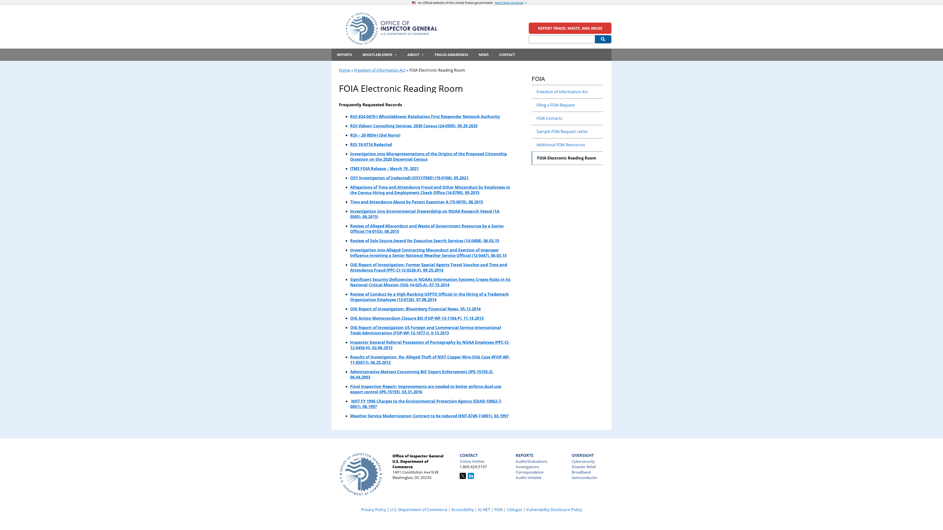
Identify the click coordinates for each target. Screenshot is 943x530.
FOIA (498, 509)
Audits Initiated (528, 477)
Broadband (581, 472)
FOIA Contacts (549, 118)
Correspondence (529, 472)
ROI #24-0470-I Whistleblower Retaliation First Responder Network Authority (425, 116)
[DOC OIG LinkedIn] (471, 477)
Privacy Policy (373, 509)
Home (344, 70)
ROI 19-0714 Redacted (371, 144)
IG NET (484, 509)
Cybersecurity (583, 461)
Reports (344, 54)
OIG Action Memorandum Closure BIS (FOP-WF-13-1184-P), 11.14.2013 (417, 318)
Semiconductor (584, 477)
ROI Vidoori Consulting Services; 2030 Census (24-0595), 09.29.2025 (414, 126)
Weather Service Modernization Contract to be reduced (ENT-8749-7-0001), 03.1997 (429, 416)
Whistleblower (377, 54)
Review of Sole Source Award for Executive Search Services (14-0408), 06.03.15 (424, 240)
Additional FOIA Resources (561, 144)
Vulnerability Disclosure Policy (554, 509)
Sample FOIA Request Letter (562, 131)
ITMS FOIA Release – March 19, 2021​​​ (384, 168)
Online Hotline (472, 461)
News (484, 54)
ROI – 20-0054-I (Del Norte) (375, 135)
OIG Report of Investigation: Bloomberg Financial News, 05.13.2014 (415, 309)
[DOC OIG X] (463, 477)
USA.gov (514, 509)
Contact (507, 54)
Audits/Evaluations (531, 461)
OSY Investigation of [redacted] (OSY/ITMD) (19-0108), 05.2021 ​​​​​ (409, 178)
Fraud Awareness (451, 54)
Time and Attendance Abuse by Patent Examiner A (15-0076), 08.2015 (416, 202)
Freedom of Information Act (379, 70)
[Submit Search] (603, 39)
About (413, 54)
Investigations (527, 466)
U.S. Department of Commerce (419, 509)
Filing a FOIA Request (556, 105)
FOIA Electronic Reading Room (566, 158)
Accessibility (462, 509)
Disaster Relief (584, 466)
